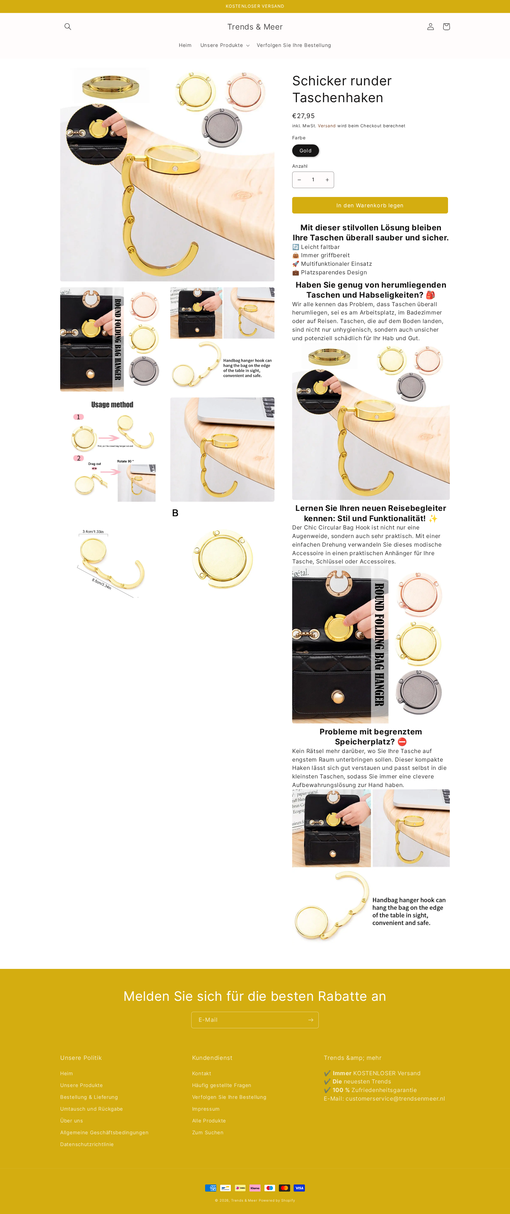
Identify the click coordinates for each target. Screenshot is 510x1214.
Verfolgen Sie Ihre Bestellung (229, 1097)
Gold (306, 151)
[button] (68, 27)
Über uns (71, 1121)
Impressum (206, 1109)
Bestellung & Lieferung (89, 1097)
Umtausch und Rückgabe (91, 1109)
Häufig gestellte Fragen (222, 1085)
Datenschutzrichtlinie (87, 1144)
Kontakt (201, 1073)
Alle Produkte (209, 1121)
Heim (66, 1073)
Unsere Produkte (81, 1085)
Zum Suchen (208, 1132)
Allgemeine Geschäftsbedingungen (104, 1132)
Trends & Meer (244, 1200)
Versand (327, 125)
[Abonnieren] (310, 1020)
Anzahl (300, 166)
